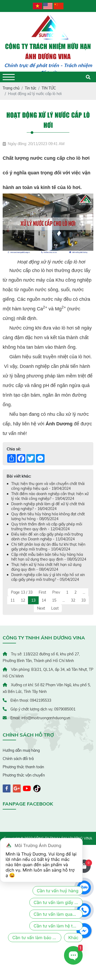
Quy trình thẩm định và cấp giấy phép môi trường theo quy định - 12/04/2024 (46, 526)
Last (55, 608)
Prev (56, 592)
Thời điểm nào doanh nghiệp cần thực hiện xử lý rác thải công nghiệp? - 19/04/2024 (50, 496)
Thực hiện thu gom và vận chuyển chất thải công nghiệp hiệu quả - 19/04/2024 (48, 486)
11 (12, 600)
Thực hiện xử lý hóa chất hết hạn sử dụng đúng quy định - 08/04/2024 (46, 567)
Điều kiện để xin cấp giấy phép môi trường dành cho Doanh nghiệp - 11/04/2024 (47, 536)
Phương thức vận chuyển (24, 775)
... (84, 592)
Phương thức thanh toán (23, 767)
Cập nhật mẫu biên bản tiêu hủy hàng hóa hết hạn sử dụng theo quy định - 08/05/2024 (48, 557)
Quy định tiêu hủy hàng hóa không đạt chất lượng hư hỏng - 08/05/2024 (48, 516)
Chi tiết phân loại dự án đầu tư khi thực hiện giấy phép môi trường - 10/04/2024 (48, 547)
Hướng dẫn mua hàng (21, 750)
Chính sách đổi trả (18, 758)
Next (41, 608)
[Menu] (9, 77)
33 (83, 600)
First (42, 592)
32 (73, 600)
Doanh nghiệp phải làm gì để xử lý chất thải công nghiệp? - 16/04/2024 (48, 506)
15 (54, 600)
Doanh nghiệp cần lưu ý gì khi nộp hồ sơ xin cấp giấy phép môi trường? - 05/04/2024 (48, 577)
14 (44, 600)
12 (23, 600)
